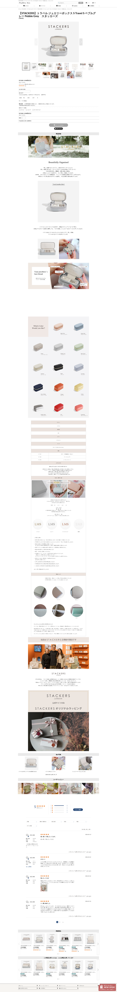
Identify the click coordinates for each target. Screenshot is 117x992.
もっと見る (28, 866)
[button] (58, 5)
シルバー (29, 109)
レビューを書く (78, 809)
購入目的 (28, 838)
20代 (34, 908)
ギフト (34, 861)
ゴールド (22, 109)
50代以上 (35, 841)
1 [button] (57, 922)
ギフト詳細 (28, 862)
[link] (22, 85)
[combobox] (32, 821)
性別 (27, 840)
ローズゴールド (37, 109)
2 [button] (59, 922)
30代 (34, 883)
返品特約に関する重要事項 (25, 120)
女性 (34, 840)
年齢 (27, 841)
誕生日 (34, 862)
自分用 (34, 838)
